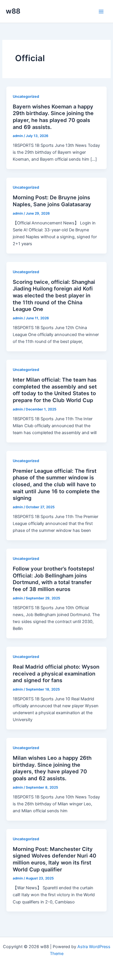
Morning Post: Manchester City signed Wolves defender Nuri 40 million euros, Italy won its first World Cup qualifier (54, 859)
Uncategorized (26, 96)
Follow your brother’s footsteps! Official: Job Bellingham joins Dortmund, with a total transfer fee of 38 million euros (53, 578)
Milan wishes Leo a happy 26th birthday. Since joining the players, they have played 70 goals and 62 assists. (52, 768)
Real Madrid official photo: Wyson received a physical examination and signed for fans (56, 673)
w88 (13, 11)
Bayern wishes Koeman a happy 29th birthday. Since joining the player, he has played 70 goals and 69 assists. (53, 116)
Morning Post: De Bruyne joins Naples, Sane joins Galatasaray (52, 200)
